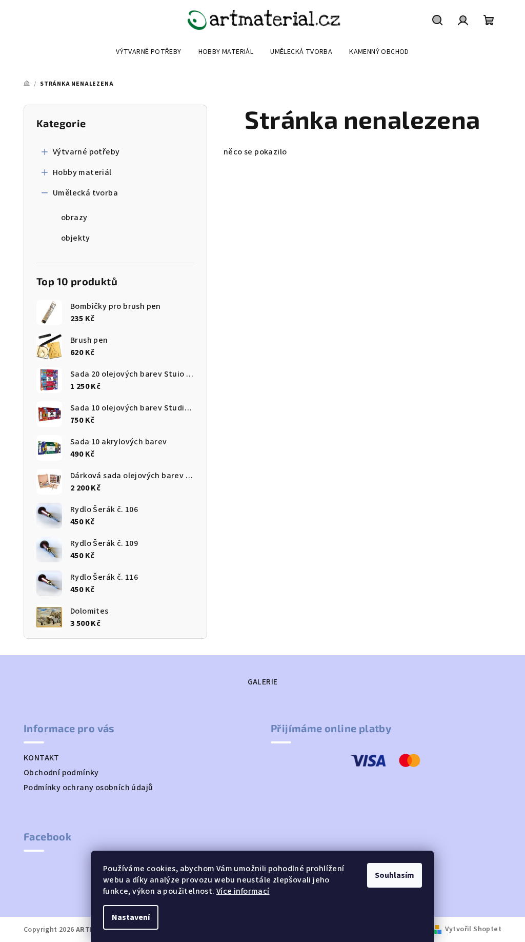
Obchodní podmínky (61, 772)
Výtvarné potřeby (86, 152)
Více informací (243, 891)
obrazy (74, 217)
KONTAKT (41, 757)
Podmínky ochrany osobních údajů (88, 787)
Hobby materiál (82, 172)
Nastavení (131, 917)
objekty (75, 238)
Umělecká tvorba (85, 193)
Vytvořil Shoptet (473, 929)
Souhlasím (394, 875)
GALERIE (263, 682)
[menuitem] (148, 52)
